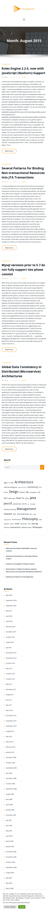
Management (26, 509)
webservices (26, 527)
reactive (6, 524)
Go (42, 467)
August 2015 (10, 642)
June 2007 (9, 826)
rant (40, 519)
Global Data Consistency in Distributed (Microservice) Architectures (22, 371)
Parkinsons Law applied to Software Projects (20, 564)
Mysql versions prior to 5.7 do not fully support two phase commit (23, 269)
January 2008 (10, 810)
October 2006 (10, 862)
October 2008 (10, 784)
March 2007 (9, 841)
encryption (33, 492)
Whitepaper (37, 527)
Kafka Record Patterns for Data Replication (19, 577)
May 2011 (9, 705)
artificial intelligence (10, 487)
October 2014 (10, 663)
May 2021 (9, 611)
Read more (9, 151)
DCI (40, 487)
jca (28, 504)
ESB (39, 492)
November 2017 (11, 632)
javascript (17, 504)
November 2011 (11, 689)
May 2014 (9, 668)
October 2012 (10, 679)
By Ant (24, 77)
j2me (27, 498)
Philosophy (30, 519)
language (32, 504)
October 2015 (10, 637)
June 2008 (9, 799)
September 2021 (11, 606)
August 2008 (10, 794)
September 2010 (11, 726)
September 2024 (11, 600)
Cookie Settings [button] (10, 907)
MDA (14, 514)
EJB (27, 492)
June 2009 (9, 773)
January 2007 (10, 846)
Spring (35, 523)
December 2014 (11, 653)
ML (31, 514)
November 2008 (11, 778)
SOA (29, 524)
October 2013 (10, 674)
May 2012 (9, 684)
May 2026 (9, 595)
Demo (6, 492)
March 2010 (9, 742)
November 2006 (11, 857)
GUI (5, 498)
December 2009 (11, 757)
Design (13, 492)
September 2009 (11, 768)
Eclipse (22, 492)
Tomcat (6, 527)
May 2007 (9, 831)
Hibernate (11, 498)
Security (23, 524)
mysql (34, 514)
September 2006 (11, 867)
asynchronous (22, 487)
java (33, 497)
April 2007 (9, 836)
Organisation (7, 519)
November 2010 (11, 721)
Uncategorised (6, 64)
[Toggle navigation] (24, 19)
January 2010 (10, 752)
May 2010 (9, 736)
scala (17, 523)
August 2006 (10, 873)
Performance (16, 519)
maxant (8, 513)
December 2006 (11, 852)
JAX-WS (24, 504)
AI (9, 483)
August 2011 (10, 695)
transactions (15, 527)
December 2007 (11, 815)
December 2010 (11, 716)
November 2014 (11, 658)
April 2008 (9, 805)
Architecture (24, 482)
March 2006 (9, 888)
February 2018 (10, 627)
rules (12, 524)
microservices (23, 514)
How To (20, 498)
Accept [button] (22, 907)
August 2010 (10, 731)
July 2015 (9, 648)
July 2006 (9, 878)
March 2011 (9, 710)
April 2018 (9, 621)
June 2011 (9, 700)
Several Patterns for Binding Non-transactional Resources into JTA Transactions (23, 172)
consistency (32, 487)
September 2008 (11, 789)
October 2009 (10, 763)
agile (6, 482)
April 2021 (9, 616)
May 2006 (9, 883)
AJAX (12, 483)
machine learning (10, 509)
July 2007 (9, 820)
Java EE (8, 503)
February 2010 (10, 747)
